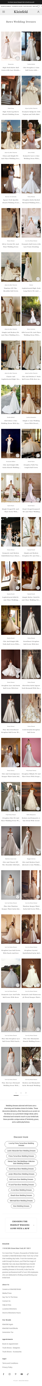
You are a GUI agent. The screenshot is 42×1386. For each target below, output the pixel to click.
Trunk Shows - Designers (11, 1348)
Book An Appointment (10, 1344)
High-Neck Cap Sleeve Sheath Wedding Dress (10, 113)
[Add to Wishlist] (17, 58)
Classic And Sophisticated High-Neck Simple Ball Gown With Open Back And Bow (11, 378)
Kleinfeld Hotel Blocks (10, 1328)
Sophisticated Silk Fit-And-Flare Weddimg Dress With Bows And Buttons (10, 598)
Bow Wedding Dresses (21, 1206)
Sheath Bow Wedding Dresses (21, 1195)
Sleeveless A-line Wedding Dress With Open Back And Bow (10, 422)
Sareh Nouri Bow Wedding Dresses (21, 1169)
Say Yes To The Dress (10, 1297)
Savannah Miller (10, 461)
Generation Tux (7, 1332)
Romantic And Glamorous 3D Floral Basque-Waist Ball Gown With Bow (31, 996)
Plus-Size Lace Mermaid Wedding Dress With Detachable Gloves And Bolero (11, 1084)
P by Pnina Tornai (31, 770)
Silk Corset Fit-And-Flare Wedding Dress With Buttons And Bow (31, 333)
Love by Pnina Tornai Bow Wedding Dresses (21, 1144)
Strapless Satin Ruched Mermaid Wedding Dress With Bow (31, 201)
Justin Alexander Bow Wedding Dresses (21, 1151)
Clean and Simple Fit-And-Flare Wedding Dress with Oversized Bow (10, 157)
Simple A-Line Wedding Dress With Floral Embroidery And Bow (31, 422)
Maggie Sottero (31, 859)
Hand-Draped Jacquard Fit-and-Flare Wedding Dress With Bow (31, 510)
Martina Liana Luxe (10, 859)
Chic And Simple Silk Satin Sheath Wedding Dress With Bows (11, 466)
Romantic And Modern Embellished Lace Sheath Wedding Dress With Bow (11, 554)
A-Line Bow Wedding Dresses (21, 1190)
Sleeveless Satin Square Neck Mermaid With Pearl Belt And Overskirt (31, 687)
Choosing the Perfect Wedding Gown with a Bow (20, 1225)
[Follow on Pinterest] (15, 1374)
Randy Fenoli (31, 550)
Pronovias (11, 64)
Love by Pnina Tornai (31, 241)
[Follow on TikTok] (28, 1374)
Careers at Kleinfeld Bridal (11, 1289)
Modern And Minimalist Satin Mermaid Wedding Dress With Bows (31, 1084)
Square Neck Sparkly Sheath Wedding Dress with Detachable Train (10, 201)
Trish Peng (11, 108)
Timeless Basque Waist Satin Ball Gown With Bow (31, 907)
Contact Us (6, 1301)
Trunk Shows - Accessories (11, 1352)
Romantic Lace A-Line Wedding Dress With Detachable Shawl (31, 157)
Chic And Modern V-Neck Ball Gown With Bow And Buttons (31, 378)
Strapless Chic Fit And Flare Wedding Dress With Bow (10, 819)
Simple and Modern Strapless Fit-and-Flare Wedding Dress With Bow (31, 554)
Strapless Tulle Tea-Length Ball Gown (31, 466)
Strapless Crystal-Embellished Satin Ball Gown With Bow (31, 951)
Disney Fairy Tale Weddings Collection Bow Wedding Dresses (21, 1162)
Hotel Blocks (27, 6)
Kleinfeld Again (17, 6)
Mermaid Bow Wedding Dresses (21, 1201)
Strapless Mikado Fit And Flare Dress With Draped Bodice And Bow (31, 775)
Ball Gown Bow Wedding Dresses (21, 1179)
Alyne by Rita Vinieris (31, 108)
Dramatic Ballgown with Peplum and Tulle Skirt (31, 113)
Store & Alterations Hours (11, 1313)
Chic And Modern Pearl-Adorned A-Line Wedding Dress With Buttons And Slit (31, 863)
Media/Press (7, 1293)
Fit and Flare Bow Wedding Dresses (21, 1185)
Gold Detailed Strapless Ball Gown (31, 731)
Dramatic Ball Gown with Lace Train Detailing (31, 245)
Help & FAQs (6, 1305)
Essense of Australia (10, 196)
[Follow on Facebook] (3, 1374)
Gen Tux (35, 6)
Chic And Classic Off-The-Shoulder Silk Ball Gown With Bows (10, 863)
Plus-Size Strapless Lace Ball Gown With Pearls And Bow (11, 1040)
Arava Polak (31, 152)
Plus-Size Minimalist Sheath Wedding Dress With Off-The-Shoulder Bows (31, 1040)
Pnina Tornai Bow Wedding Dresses (21, 1156)
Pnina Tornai (31, 196)
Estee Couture (31, 329)
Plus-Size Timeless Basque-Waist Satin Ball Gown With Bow (11, 907)
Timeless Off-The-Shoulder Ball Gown (10, 289)
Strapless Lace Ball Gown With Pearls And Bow (10, 951)
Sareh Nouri (31, 461)
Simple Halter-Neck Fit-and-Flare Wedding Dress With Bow (31, 598)
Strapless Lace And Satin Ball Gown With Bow (11, 687)
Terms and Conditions (10, 1363)
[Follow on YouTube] (22, 1374)
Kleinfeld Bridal (6, 6)
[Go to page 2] (25, 1093)
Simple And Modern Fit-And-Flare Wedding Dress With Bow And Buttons (10, 333)
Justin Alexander (31, 417)
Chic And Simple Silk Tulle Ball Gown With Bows (11, 642)
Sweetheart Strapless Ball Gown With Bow (31, 642)
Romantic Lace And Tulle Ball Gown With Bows (11, 996)
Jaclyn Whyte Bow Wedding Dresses (21, 1174)
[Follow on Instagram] (9, 1374)
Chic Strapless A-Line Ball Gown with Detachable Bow (31, 69)
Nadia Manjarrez (31, 814)
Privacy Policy (7, 1367)
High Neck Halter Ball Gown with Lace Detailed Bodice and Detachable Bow (11, 69)
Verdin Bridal (31, 64)
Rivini (31, 285)
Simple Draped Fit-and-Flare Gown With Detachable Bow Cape (11, 510)
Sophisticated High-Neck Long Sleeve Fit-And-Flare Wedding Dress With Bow (31, 289)
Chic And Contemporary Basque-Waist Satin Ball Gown (11, 775)
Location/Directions (9, 1309)
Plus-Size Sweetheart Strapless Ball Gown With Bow (10, 731)
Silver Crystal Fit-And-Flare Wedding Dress (10, 245)
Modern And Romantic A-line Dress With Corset (31, 819)
